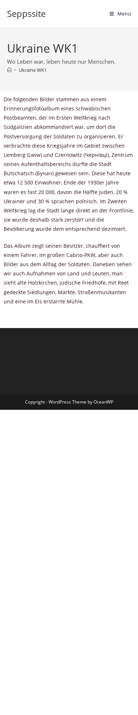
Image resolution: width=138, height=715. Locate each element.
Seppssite (26, 13)
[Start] (9, 70)
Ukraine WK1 (33, 70)
